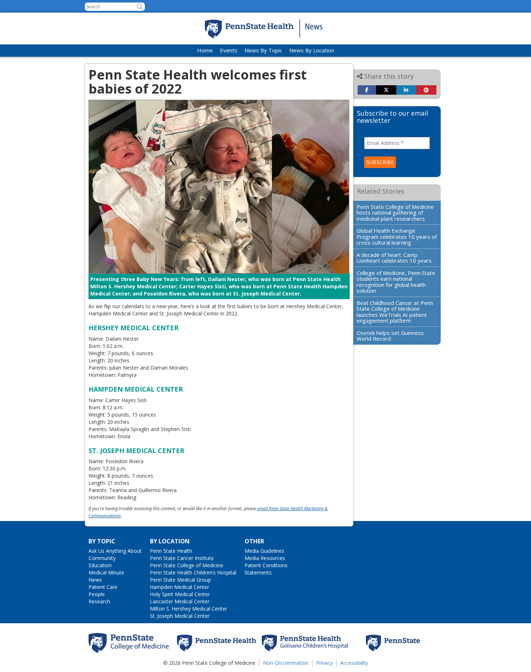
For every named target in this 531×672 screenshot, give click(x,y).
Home (205, 50)
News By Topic (263, 50)
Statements (258, 572)
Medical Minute (106, 572)
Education (100, 565)
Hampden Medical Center (179, 586)
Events (228, 50)
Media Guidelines (264, 550)
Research (99, 601)
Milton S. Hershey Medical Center (188, 608)
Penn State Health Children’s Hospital (193, 572)
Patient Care (102, 586)
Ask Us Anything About (115, 550)
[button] (140, 7)
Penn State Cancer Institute (182, 558)
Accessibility (354, 662)
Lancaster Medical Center (180, 601)
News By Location (311, 50)
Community (102, 558)
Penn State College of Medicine (186, 565)
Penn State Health (171, 550)
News (95, 579)
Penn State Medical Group (180, 579)
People (96, 594)
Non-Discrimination (285, 662)
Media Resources (265, 558)
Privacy (324, 662)
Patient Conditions (266, 565)
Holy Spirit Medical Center (180, 594)
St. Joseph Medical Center (180, 615)
